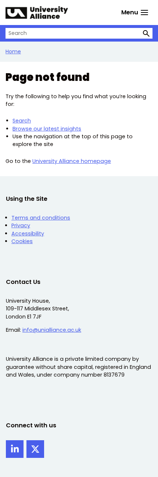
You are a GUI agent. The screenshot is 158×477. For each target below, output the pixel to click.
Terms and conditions (40, 217)
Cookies (22, 241)
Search (21, 120)
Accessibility (27, 233)
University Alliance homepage (71, 161)
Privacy (20, 225)
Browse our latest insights (46, 128)
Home (13, 51)
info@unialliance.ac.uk (51, 330)
